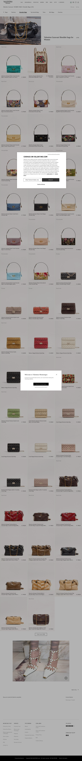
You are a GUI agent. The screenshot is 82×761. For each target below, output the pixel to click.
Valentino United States (41, 384)
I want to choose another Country (41, 386)
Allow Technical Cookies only (32, 179)
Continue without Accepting (54, 154)
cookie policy (49, 174)
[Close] (56, 375)
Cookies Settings (41, 184)
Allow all (51, 179)
